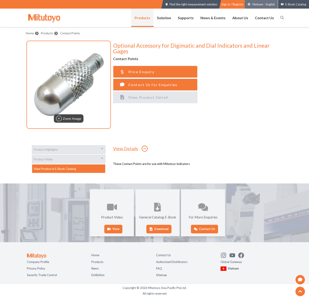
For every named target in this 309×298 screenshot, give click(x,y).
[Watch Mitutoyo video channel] (233, 254)
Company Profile (38, 261)
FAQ (159, 268)
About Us (240, 18)
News (95, 268)
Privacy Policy (36, 268)
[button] (68, 84)
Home (30, 33)
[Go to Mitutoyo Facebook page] (242, 254)
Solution (164, 18)
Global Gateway (231, 261)
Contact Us (264, 18)
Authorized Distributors (172, 261)
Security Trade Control (42, 274)
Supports (186, 18)
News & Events (213, 18)
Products (142, 18)
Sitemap (161, 274)
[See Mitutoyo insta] (225, 254)
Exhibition (98, 274)
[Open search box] (282, 17)
